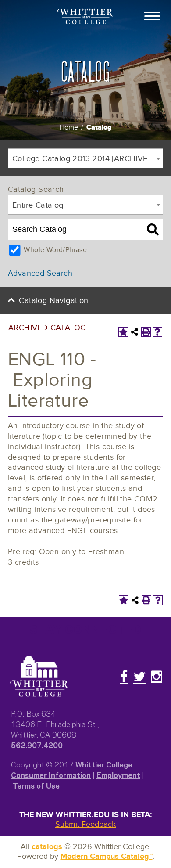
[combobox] (85, 158)
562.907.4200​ (37, 744)
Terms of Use (36, 785)
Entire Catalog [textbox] (38, 205)
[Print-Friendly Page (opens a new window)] (146, 332)
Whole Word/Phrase (55, 250)
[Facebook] (124, 676)
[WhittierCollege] (85, 17)
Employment (118, 774)
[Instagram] (156, 676)
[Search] (152, 230)
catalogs (47, 847)
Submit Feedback (85, 824)
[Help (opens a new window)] (157, 332)
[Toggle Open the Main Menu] (152, 15)
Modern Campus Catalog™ (107, 856)
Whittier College (103, 764)
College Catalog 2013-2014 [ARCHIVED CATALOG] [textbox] (87, 158)
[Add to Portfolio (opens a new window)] (123, 332)
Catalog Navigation (53, 300)
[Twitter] (139, 676)
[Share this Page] (134, 332)
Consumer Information (51, 774)
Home (69, 127)
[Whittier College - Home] (39, 676)
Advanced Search (40, 273)
